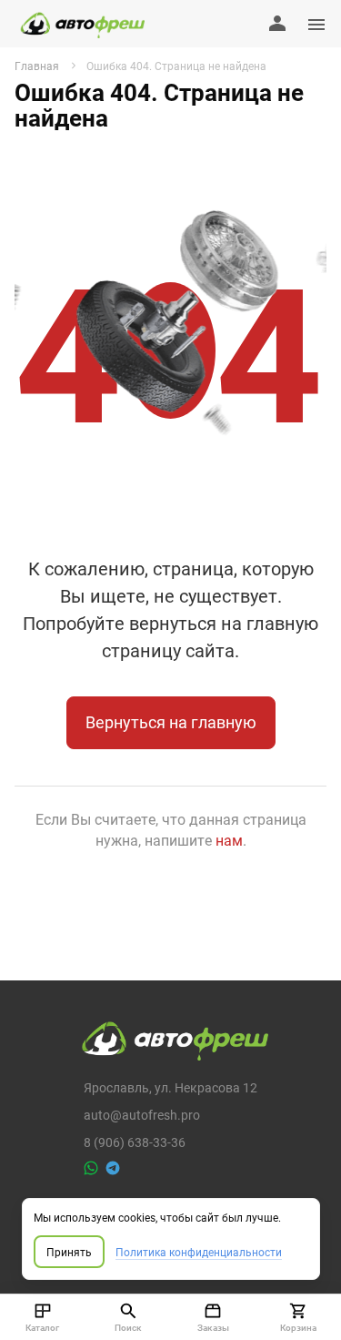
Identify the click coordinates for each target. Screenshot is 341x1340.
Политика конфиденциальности (198, 1251)
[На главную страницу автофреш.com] (80, 23)
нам (229, 840)
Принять (69, 1251)
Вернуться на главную (170, 722)
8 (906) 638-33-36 (135, 1142)
